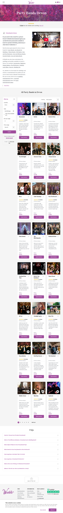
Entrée (35, 117)
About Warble (30, 491)
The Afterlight (22, 156)
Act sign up (29, 497)
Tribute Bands (11, 52)
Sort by (43, 99)
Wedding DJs (17, 67)
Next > (32, 422)
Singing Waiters (6, 65)
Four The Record (53, 196)
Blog (28, 495)
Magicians (22, 63)
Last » (34, 422)
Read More (6, 85)
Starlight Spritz (38, 316)
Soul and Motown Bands (19, 54)
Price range (6, 125)
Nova (20, 196)
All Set (20, 316)
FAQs (38, 491)
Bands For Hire (20, 495)
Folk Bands (19, 52)
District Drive (52, 117)
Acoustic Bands (7, 56)
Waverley (36, 396)
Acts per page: (7, 118)
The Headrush (52, 356)
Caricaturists (16, 63)
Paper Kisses (52, 276)
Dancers (11, 67)
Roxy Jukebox (22, 356)
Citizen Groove (52, 156)
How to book (40, 496)
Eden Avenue (22, 236)
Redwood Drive (52, 236)
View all (41, 25)
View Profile (24, 137)
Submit (9, 131)
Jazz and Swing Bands (16, 56)
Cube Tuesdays (37, 196)
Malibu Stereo (22, 396)
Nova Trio (51, 316)
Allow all (53, 510)
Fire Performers (15, 65)
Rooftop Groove (38, 356)
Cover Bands (11, 50)
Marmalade (22, 117)
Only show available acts (9, 114)
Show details (43, 510)
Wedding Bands (21, 491)
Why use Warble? (31, 493)
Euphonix (51, 396)
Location (6, 102)
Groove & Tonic (37, 156)
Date (5, 108)
